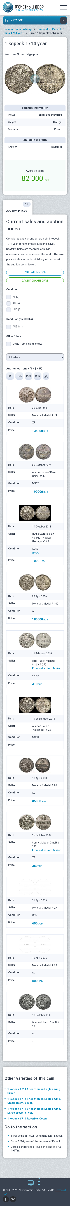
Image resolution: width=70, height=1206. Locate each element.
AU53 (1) (18, 326)
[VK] (13, 1199)
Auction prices (17, 207)
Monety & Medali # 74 (44, 415)
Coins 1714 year (13, 33)
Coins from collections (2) (28, 343)
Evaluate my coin (35, 272)
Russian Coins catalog (17, 29)
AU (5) (16, 303)
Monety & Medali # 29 (44, 907)
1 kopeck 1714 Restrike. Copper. (28, 1118)
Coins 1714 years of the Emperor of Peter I (35, 1141)
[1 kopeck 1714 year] (35, 78)
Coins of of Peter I (49, 29)
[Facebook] (6, 1199)
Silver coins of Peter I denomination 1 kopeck (36, 1135)
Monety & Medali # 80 (44, 785)
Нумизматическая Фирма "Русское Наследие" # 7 (43, 537)
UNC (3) (17, 309)
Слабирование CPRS (35, 280)
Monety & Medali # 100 (45, 603)
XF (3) (16, 296)
